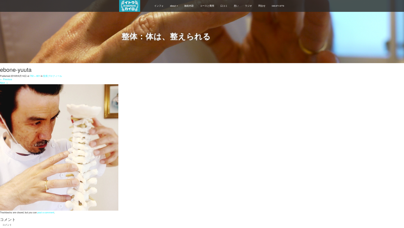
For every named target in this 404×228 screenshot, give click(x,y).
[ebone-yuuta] (59, 147)
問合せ (261, 5)
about (173, 5)
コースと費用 (207, 5)
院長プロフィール (52, 75)
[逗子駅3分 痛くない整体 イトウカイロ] (129, 5)
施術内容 (189, 5)
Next (4, 82)
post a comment (45, 212)
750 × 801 (35, 75)
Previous (6, 79)
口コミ (224, 5)
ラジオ (248, 5)
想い (236, 5)
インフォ (159, 5)
